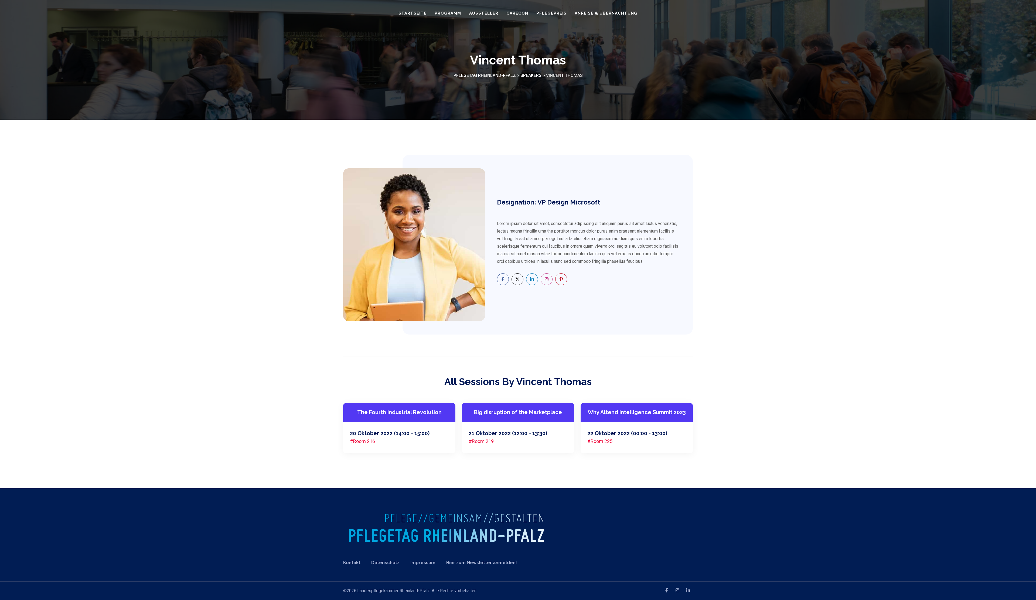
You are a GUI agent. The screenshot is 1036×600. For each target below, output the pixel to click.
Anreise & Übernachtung (606, 13)
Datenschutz (385, 562)
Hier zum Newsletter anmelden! (481, 562)
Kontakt (351, 562)
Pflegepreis (551, 13)
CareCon (517, 13)
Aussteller (483, 13)
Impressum (422, 562)
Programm (448, 13)
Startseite (412, 13)
